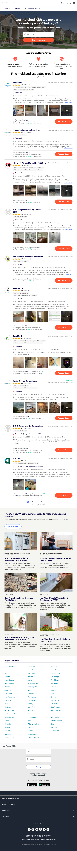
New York (31, 707)
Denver (7, 704)
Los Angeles (9, 683)
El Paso (53, 697)
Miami (7, 721)
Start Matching (38, 40)
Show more (68, 102)
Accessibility (48, 836)
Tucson (7, 673)
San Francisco (10, 697)
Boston (30, 677)
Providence (55, 680)
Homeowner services (10, 798)
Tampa (7, 727)
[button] (18, 110)
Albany (30, 704)
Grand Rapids (33, 683)
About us (5, 817)
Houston (54, 704)
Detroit (30, 680)
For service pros (8, 805)
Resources (6, 811)
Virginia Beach (56, 721)
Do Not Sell (40, 836)
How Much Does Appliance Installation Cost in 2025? (16, 559)
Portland (54, 667)
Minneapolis (32, 687)
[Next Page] (54, 502)
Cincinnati (31, 727)
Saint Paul (31, 690)
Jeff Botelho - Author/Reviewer (51, 553)
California (33, 836)
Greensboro (32, 717)
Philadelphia (55, 673)
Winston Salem (33, 724)
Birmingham (9, 667)
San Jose (8, 700)
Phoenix (8, 670)
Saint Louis (32, 697)
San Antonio (55, 707)
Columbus (31, 734)
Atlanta (7, 731)
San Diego (8, 694)
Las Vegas (31, 700)
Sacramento (9, 690)
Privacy (28, 836)
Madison (54, 727)
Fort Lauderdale (11, 714)
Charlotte (31, 714)
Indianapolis (9, 738)
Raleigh (30, 721)
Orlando (8, 724)
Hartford (8, 707)
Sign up (38, 767)
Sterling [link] (17, 8)
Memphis (54, 683)
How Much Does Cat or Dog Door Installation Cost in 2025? (19, 638)
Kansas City (32, 694)
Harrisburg (55, 670)
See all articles (13, 526)
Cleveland (31, 731)
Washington (9, 710)
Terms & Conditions (49, 839)
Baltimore (31, 673)
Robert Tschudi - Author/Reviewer (17, 553)
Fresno (7, 677)
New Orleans (33, 670)
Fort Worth (55, 700)
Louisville (31, 667)
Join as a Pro (64, 3)
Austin (53, 690)
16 (49, 502)
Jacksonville (9, 717)
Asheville (31, 710)
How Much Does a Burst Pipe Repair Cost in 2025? (55, 559)
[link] (38, 86)
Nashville (54, 687)
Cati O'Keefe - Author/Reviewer (51, 634)
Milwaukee (55, 731)
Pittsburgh (55, 677)
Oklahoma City (33, 738)
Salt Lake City (56, 710)
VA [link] (11, 8)
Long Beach (9, 680)
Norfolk (53, 714)
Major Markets (12, 660)
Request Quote (63, 121)
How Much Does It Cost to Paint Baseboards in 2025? (54, 599)
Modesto (8, 687)
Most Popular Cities (9, 746)
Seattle (53, 724)
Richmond (55, 717)
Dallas (53, 694)
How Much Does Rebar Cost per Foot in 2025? (19, 599)
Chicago (8, 734)
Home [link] (6, 8)
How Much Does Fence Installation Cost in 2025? (55, 640)
